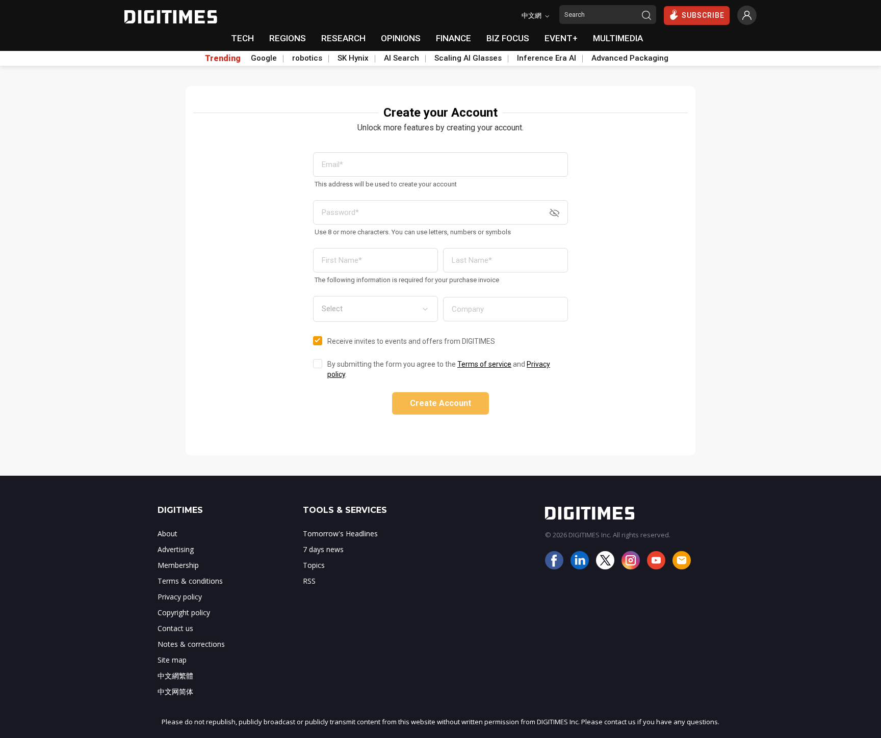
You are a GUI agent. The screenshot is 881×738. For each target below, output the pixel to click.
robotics (307, 58)
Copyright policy (184, 612)
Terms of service (484, 364)
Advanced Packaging (629, 58)
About (167, 533)
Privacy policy (180, 597)
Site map (172, 660)
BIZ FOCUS (507, 38)
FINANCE (453, 38)
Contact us (175, 628)
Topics (314, 565)
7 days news (323, 549)
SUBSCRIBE (703, 15)
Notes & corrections (191, 644)
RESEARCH (343, 38)
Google (264, 58)
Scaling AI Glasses (468, 58)
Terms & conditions (190, 581)
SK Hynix (353, 58)
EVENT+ (561, 38)
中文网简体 (175, 691)
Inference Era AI (546, 58)
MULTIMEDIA (618, 38)
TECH (242, 38)
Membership (178, 565)
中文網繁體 (175, 675)
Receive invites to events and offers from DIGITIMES (411, 341)
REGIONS (287, 38)
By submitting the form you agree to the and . (438, 369)
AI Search (401, 58)
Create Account (440, 403)
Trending (223, 58)
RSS (309, 581)
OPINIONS (401, 38)
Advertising (176, 549)
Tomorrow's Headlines (340, 533)
